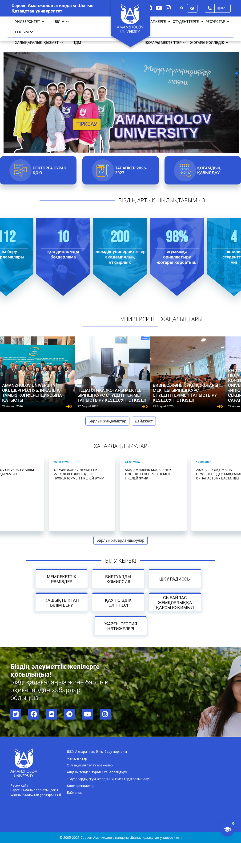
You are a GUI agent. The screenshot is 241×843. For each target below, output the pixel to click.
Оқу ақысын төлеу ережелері (90, 765)
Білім (59, 22)
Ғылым (22, 32)
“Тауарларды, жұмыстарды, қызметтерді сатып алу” (108, 779)
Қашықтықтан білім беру (61, 603)
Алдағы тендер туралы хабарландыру (97, 772)
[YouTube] (159, 8)
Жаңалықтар (77, 758)
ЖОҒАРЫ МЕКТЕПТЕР (163, 43)
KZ (223, 8)
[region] (120, 90)
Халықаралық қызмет (37, 43)
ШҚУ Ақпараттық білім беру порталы (97, 751)
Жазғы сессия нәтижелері (120, 626)
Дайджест (144, 421)
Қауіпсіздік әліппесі (118, 603)
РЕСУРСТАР (215, 22)
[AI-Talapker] (227, 829)
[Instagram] (168, 8)
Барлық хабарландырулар (120, 540)
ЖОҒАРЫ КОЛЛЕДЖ (207, 43)
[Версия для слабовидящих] (192, 8)
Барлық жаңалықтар (107, 421)
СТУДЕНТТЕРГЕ (186, 22)
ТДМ (77, 43)
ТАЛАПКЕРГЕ (155, 22)
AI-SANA (22, 53)
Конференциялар (80, 785)
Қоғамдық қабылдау (209, 170)
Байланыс (74, 792)
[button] (236, 69)
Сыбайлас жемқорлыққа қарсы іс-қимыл (175, 602)
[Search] (182, 8)
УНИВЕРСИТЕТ (27, 22)
